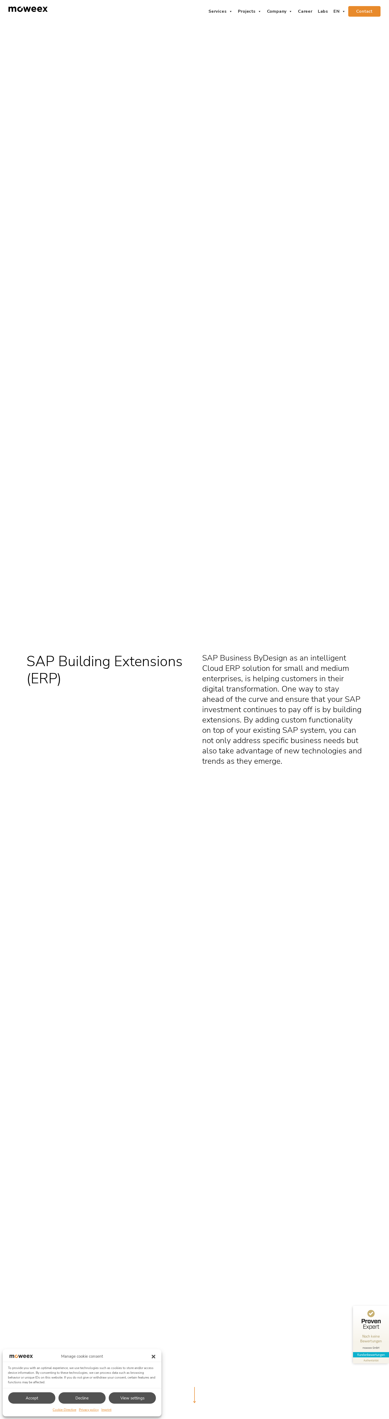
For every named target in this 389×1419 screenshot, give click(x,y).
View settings (132, 1398)
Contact (364, 11)
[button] (153, 1356)
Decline (82, 1398)
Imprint (106, 1410)
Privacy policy (89, 1410)
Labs (323, 11)
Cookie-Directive (64, 1410)
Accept (32, 1398)
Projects (246, 11)
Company (277, 11)
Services (218, 11)
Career (305, 11)
